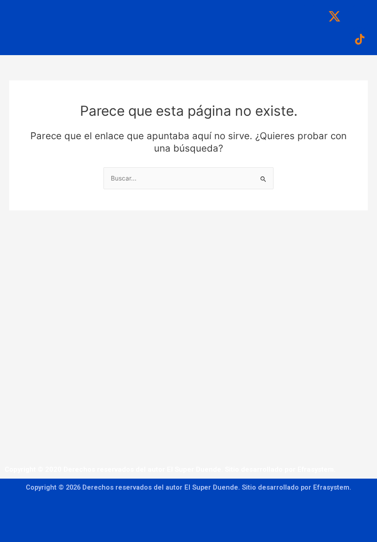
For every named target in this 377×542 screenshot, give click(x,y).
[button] (171, 13)
